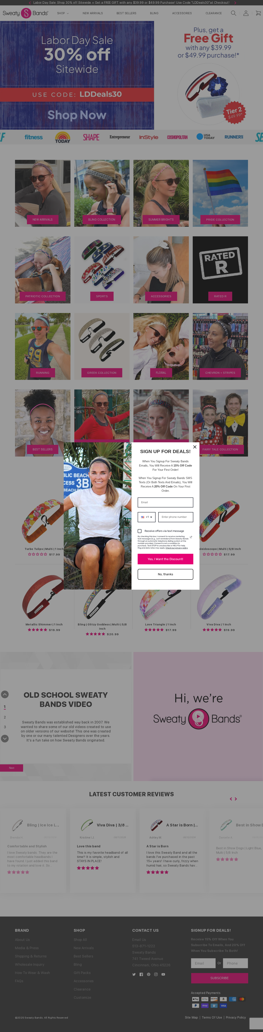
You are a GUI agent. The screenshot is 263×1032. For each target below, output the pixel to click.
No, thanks (165, 574)
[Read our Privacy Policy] (191, 537)
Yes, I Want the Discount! (165, 559)
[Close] (194, 447)
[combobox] (147, 517)
